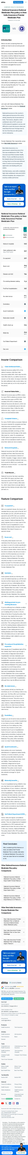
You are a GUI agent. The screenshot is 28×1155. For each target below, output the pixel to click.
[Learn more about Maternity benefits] (18, 780)
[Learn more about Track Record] (14, 473)
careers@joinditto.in (6, 1020)
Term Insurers (18, 1087)
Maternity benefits (11, 780)
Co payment (9, 506)
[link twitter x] (6, 1103)
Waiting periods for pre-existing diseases (13, 603)
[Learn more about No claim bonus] (15, 686)
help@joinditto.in (14, 1006)
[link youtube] (2, 1103)
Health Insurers (5, 1087)
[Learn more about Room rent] (12, 537)
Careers (6, 1098)
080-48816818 (4, 1011)
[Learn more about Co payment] (13, 506)
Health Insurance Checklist (5, 1051)
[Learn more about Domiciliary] (13, 715)
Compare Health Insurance (14, 7)
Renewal (3, 1094)
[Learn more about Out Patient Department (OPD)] (25, 814)
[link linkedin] (10, 1103)
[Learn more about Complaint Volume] (18, 418)
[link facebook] (17, 1103)
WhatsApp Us (20, 998)
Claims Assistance (5, 1090)
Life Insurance (18, 1034)
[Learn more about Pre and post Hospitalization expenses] (26, 645)
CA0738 (9, 1115)
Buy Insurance (18, 2)
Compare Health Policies (5, 1055)
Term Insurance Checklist (19, 1051)
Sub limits (8, 573)
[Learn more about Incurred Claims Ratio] (19, 391)
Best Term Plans (18, 1070)
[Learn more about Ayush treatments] (17, 747)
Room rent (8, 537)
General (3, 1039)
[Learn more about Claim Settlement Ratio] (21, 367)
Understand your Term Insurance (20, 1046)
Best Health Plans (5, 1070)
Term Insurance (18, 1027)
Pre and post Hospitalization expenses (14, 645)
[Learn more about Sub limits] (12, 573)
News (15, 1036)
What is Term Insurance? (17, 1067)
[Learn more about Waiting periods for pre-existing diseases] (26, 603)
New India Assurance (10, 143)
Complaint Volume (11, 418)
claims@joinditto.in (13, 1011)
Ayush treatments (11, 747)
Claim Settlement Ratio (12, 366)
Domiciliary (8, 715)
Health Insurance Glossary (19, 1090)
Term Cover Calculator (7, 1059)
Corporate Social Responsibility (19, 1095)
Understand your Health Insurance (5, 1046)
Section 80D (4, 1077)
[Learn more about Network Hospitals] (18, 448)
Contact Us (17, 1098)
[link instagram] (13, 1103)
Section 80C (17, 1077)
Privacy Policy (18, 1084)
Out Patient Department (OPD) (15, 814)
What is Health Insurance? (5, 1067)
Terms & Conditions (6, 1084)
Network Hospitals (11, 448)
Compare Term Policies (21, 1055)
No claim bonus (10, 686)
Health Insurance (5, 1027)
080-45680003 (5, 1006)
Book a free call (8, 998)
